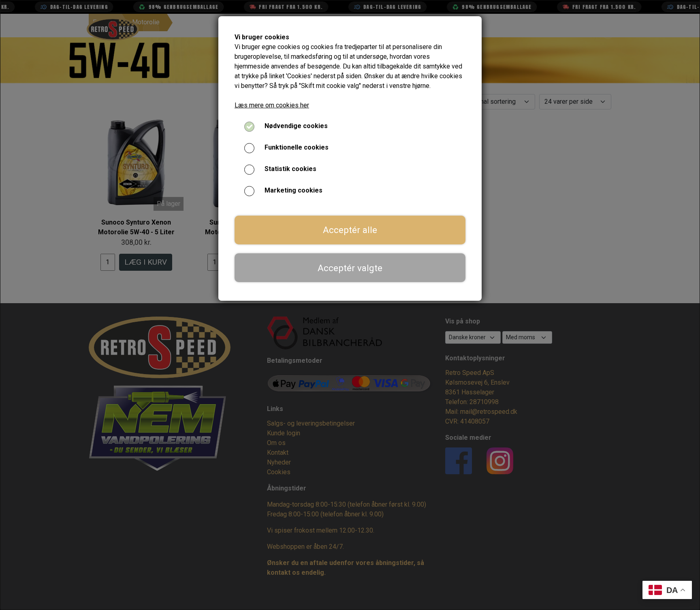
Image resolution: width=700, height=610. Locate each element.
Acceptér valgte (350, 268)
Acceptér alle (350, 230)
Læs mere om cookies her (272, 105)
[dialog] (350, 305)
